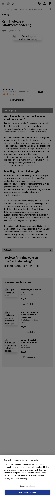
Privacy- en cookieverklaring (15, 479)
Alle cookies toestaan (27, 492)
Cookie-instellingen (28, 486)
